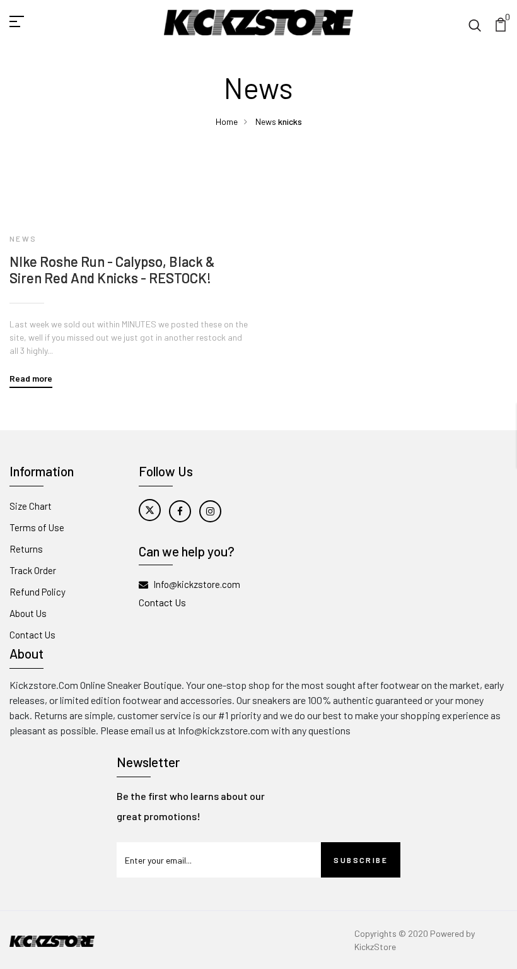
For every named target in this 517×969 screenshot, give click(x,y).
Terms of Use (36, 527)
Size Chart (30, 506)
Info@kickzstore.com (196, 584)
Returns (26, 549)
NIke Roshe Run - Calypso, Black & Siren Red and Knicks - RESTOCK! (112, 269)
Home (227, 121)
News (265, 121)
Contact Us (32, 634)
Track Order (32, 570)
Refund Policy (37, 591)
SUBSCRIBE (361, 859)
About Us (28, 613)
